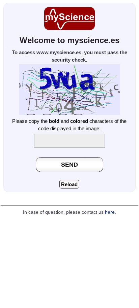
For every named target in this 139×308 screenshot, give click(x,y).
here (110, 212)
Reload (69, 184)
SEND (69, 164)
